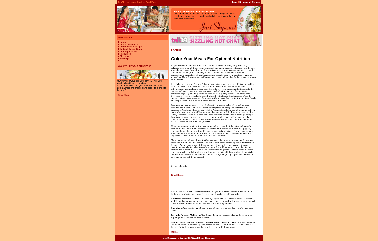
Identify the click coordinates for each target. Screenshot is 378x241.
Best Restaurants (129, 44)
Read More (123, 95)
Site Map (124, 58)
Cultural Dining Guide (131, 49)
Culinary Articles (128, 51)
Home (235, 2)
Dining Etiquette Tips (131, 46)
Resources (244, 2)
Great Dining (177, 175)
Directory (256, 2)
